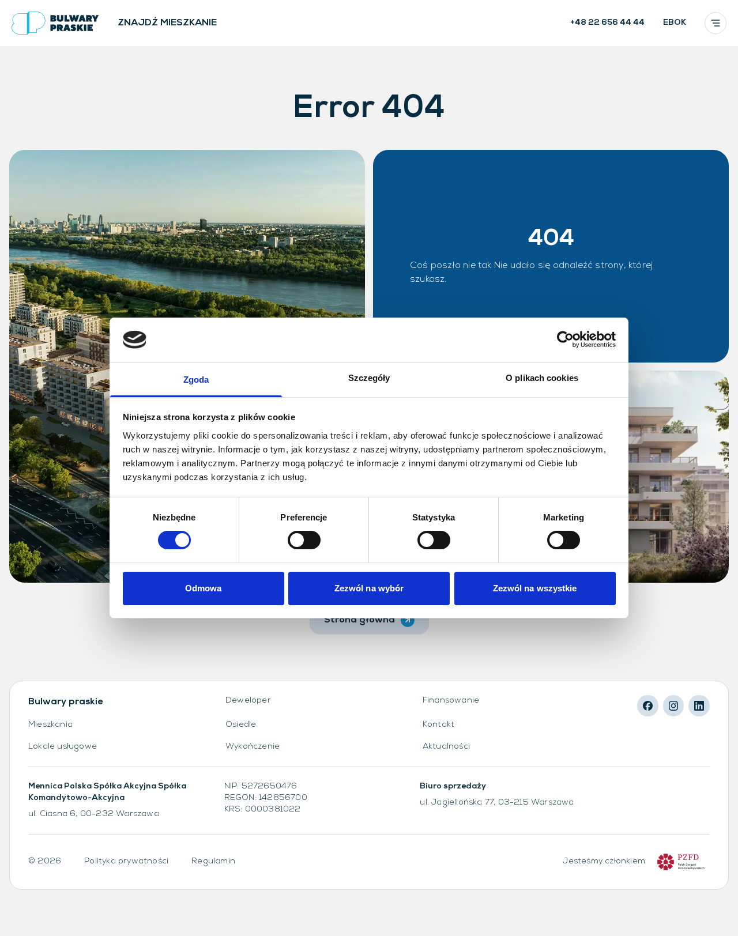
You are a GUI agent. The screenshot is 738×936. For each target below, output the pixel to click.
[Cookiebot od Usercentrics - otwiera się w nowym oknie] (565, 339)
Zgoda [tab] (196, 379)
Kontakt (438, 724)
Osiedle (240, 724)
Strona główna (359, 620)
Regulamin (213, 861)
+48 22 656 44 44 (607, 22)
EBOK (674, 22)
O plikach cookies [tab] (542, 378)
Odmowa (203, 588)
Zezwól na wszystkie (535, 588)
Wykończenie (252, 746)
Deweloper (248, 700)
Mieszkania (50, 724)
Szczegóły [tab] (369, 378)
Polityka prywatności (126, 861)
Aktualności (446, 746)
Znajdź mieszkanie (167, 23)
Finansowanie (451, 700)
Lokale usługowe (62, 746)
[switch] (304, 540)
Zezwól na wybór (369, 588)
